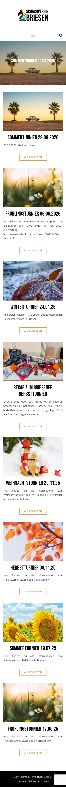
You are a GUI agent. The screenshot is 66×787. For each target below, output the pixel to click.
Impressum (21, 781)
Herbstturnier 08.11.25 (33, 567)
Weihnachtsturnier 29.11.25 (33, 483)
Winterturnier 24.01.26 (33, 307)
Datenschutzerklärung (39, 781)
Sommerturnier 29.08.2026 (33, 61)
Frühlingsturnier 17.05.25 (33, 729)
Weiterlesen (33, 157)
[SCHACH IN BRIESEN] (33, 15)
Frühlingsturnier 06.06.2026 (33, 213)
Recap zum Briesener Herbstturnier (33, 390)
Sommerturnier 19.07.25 (33, 648)
